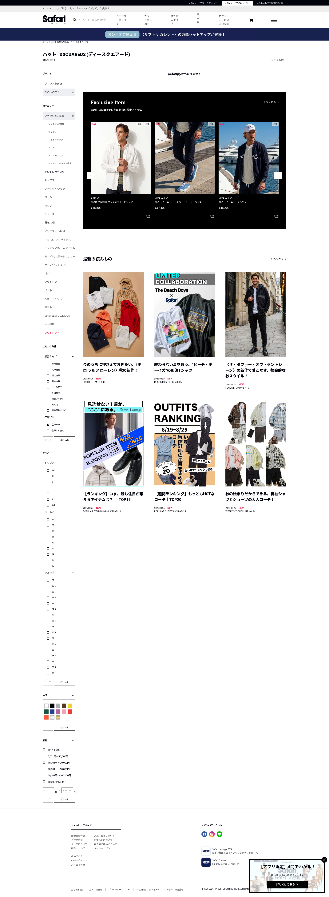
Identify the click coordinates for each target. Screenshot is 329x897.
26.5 (54, 632)
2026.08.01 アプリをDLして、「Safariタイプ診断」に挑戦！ (76, 8)
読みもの (198, 20)
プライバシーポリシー (119, 889)
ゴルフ (48, 273)
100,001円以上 (56, 781)
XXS (54, 470)
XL (53, 499)
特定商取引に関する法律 (148, 889)
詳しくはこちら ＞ (287, 884)
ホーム (45, 42)
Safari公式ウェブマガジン (204, 3)
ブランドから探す (148, 20)
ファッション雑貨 (54, 115)
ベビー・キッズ (53, 298)
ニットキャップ (55, 140)
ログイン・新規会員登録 (224, 20)
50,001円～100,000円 (59, 775)
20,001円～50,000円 (59, 769)
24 (53, 603)
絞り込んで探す (174, 20)
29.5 (54, 667)
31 (53, 537)
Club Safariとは (79, 860)
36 (53, 566)
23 (53, 592)
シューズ (49, 214)
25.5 (54, 621)
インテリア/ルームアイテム (60, 248)
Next (278, 175)
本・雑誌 (49, 324)
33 (53, 548)
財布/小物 (50, 222)
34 (53, 554)
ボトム (48, 197)
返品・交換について (104, 836)
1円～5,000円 (55, 749)
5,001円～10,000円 (58, 756)
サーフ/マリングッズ (56, 265)
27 (53, 638)
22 (53, 580)
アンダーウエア (55, 155)
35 (53, 560)
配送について (78, 848)
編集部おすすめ (59, 410)
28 (53, 519)
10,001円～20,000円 (59, 762)
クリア (48, 440)
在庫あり (56, 424)
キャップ (52, 132)
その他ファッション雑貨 (59, 163)
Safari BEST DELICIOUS (271, 3)
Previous (90, 175)
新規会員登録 (78, 836)
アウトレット (52, 332)
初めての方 (77, 856)
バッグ (48, 205)
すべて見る (269, 101)
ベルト (51, 147)
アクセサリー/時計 (55, 231)
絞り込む (65, 440)
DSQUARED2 (52, 92)
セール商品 (57, 387)
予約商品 (56, 393)
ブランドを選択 (53, 83)
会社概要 (75, 889)
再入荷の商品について (105, 844)
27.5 (54, 644)
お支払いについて (103, 840)
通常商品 (56, 364)
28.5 (54, 655)
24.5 (54, 609)
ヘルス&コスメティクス (58, 239)
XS (53, 476)
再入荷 (55, 404)
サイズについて (79, 844)
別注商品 (56, 381)
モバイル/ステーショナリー (60, 256)
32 (53, 543)
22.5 (54, 586)
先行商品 (56, 370)
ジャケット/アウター (56, 188)
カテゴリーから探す (121, 20)
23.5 (54, 597)
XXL (53, 505)
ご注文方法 (77, 840)
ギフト (48, 307)
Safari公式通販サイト (238, 3)
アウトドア (51, 281)
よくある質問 (78, 864)
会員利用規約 (95, 889)
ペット (48, 290)
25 (53, 615)
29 (53, 525)
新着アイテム (58, 399)
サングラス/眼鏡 (56, 124)
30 (53, 531)
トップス (49, 180)
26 (53, 626)
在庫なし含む (58, 430)
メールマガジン (102, 848)
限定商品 (56, 375)
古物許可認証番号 (174, 889)
